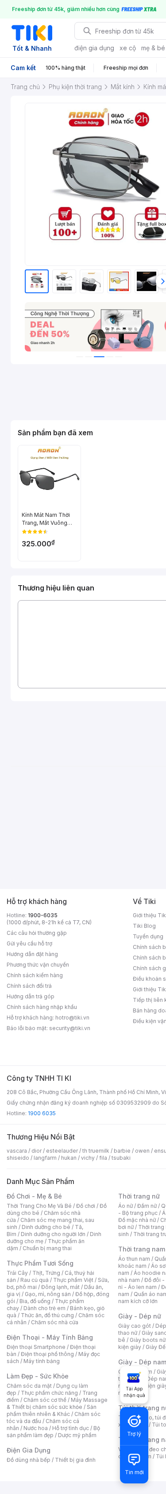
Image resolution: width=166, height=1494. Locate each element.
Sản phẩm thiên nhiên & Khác (52, 1410)
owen (142, 1150)
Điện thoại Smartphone (36, 1347)
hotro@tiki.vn (72, 1017)
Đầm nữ (147, 1206)
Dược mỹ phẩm (77, 1435)
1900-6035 (43, 915)
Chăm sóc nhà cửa (54, 1322)
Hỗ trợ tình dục (70, 1428)
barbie (122, 1150)
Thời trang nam (141, 1249)
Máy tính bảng (41, 1361)
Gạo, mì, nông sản (48, 1294)
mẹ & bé (153, 48)
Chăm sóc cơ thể (44, 1400)
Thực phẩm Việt (73, 1280)
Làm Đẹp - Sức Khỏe (38, 1376)
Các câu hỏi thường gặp (37, 933)
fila (103, 1157)
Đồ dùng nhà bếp (28, 1460)
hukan (69, 1157)
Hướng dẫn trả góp (30, 996)
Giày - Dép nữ (139, 1316)
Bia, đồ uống (34, 1301)
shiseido (18, 1157)
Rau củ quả (34, 1280)
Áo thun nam (134, 1258)
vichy (88, 1157)
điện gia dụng (94, 48)
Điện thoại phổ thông (47, 1354)
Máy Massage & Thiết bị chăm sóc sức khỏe (57, 1403)
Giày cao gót (134, 1325)
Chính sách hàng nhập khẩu (42, 1007)
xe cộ (128, 48)
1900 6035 (42, 1113)
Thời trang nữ (139, 1196)
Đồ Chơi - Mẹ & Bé (34, 1196)
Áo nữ (125, 1206)
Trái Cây (17, 1273)
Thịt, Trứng (46, 1273)
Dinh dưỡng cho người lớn (53, 1234)
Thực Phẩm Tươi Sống (40, 1263)
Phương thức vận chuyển (38, 964)
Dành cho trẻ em (44, 1308)
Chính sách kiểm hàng (35, 975)
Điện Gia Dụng (28, 1450)
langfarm (45, 1157)
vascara (17, 1150)
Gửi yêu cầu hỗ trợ (29, 943)
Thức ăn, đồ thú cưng (47, 1315)
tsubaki (121, 1157)
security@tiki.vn (69, 1028)
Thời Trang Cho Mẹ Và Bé (39, 1206)
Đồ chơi (85, 1206)
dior (36, 1150)
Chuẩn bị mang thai (47, 1248)
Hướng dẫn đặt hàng (32, 954)
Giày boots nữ (148, 1340)
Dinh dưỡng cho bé (46, 1227)
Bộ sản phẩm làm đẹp (53, 1431)
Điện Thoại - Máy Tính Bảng (50, 1337)
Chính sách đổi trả (29, 985)
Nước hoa (35, 1428)
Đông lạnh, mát (60, 1287)
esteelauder (62, 1150)
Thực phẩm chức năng (49, 1392)
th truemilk (95, 1150)
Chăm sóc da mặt (29, 1385)
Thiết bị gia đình (75, 1460)
